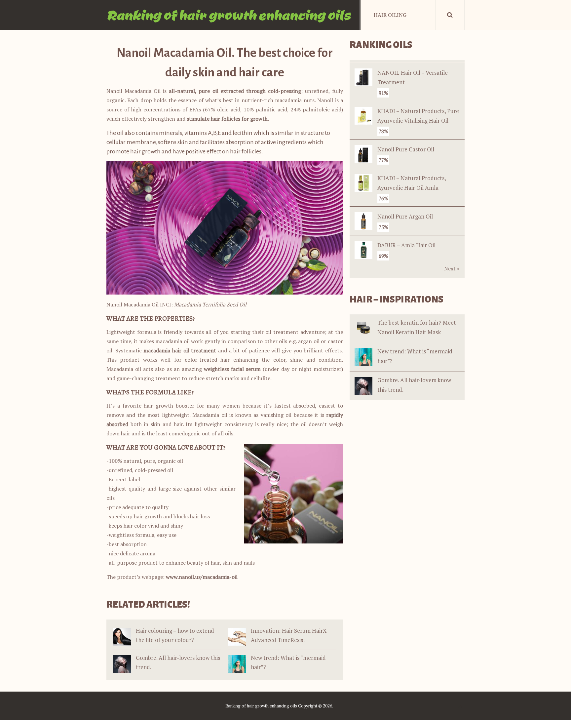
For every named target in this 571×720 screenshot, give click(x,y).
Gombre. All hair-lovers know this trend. (414, 384)
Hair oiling (390, 15)
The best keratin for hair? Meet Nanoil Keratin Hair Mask (416, 327)
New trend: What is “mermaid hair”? (414, 356)
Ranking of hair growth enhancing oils (228, 14)
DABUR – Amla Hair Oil (406, 245)
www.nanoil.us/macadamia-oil (202, 576)
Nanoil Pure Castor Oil (405, 149)
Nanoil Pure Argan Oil (405, 216)
